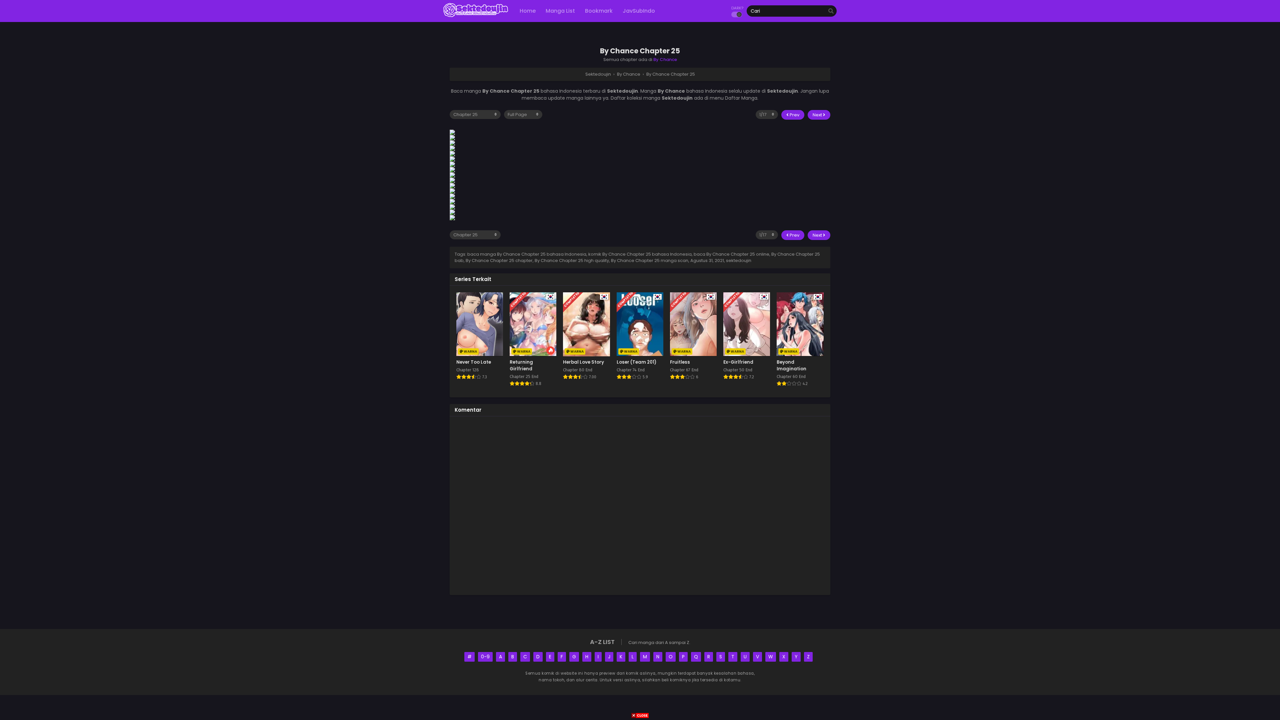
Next (818, 115)
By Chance (665, 59)
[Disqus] (640, 504)
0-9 (485, 656)
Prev (794, 115)
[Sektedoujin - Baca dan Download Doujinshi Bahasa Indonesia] (475, 16)
